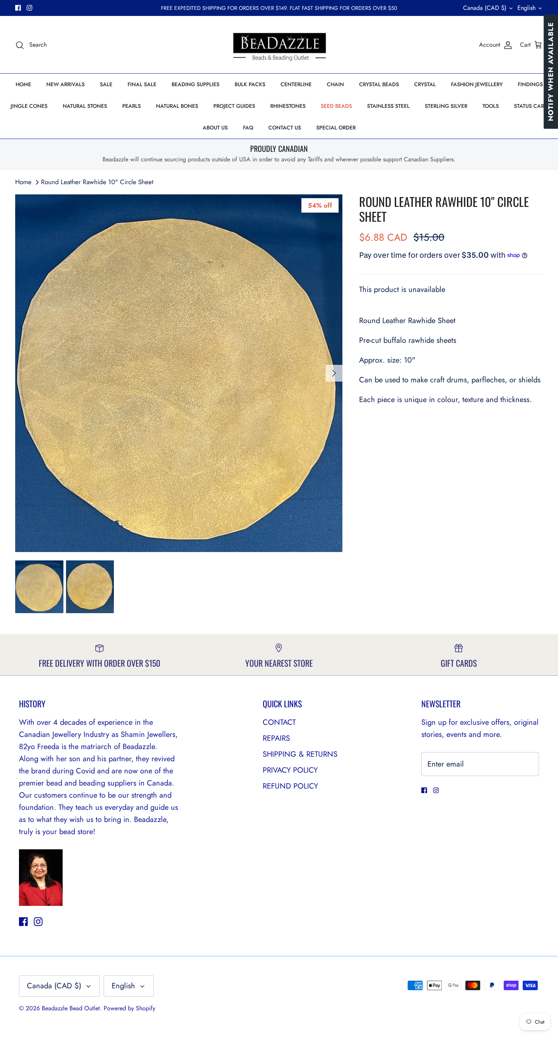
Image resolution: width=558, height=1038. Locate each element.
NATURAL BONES (177, 106)
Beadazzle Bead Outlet (71, 1008)
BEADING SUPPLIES (195, 84)
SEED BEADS (336, 106)
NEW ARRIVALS (65, 84)
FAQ (248, 127)
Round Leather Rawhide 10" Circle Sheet (97, 181)
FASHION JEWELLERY (477, 84)
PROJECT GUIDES (234, 106)
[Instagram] (29, 8)
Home (23, 181)
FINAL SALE (142, 84)
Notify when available (551, 71)
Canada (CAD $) (484, 7)
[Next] (334, 373)
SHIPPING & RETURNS (300, 754)
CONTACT (279, 722)
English (526, 7)
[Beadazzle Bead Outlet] (279, 45)
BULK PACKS (250, 84)
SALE (106, 84)
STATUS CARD (531, 106)
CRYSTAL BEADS (379, 84)
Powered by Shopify (129, 1008)
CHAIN (335, 84)
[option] (178, 373)
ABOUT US (215, 127)
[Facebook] (18, 8)
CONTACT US (284, 127)
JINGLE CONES (29, 106)
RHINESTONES (288, 106)
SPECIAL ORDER (336, 127)
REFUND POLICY (290, 786)
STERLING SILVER (446, 106)
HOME (23, 84)
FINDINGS (530, 84)
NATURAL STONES (85, 106)
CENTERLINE (296, 84)
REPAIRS (276, 738)
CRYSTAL (425, 84)
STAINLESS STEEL (388, 106)
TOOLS (490, 106)
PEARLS (131, 106)
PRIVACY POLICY (290, 770)
